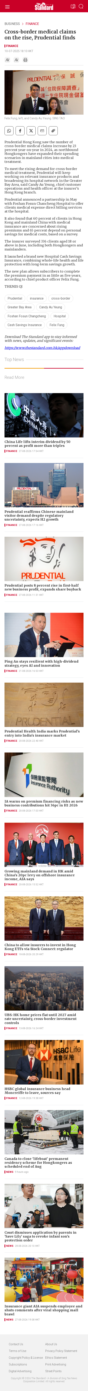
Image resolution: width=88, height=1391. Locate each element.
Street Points (53, 1371)
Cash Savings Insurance (25, 325)
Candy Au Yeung (50, 307)
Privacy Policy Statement (61, 1351)
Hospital (60, 316)
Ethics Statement (56, 1357)
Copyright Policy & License (26, 1357)
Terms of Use (17, 1351)
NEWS (9, 1172)
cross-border (60, 298)
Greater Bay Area (20, 307)
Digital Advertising (20, 1371)
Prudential (15, 298)
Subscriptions (18, 1364)
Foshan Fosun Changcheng (27, 316)
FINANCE (32, 24)
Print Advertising (55, 1364)
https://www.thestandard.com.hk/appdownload (42, 348)
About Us (51, 1344)
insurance (37, 298)
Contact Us (16, 1344)
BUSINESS (12, 24)
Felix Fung (57, 325)
